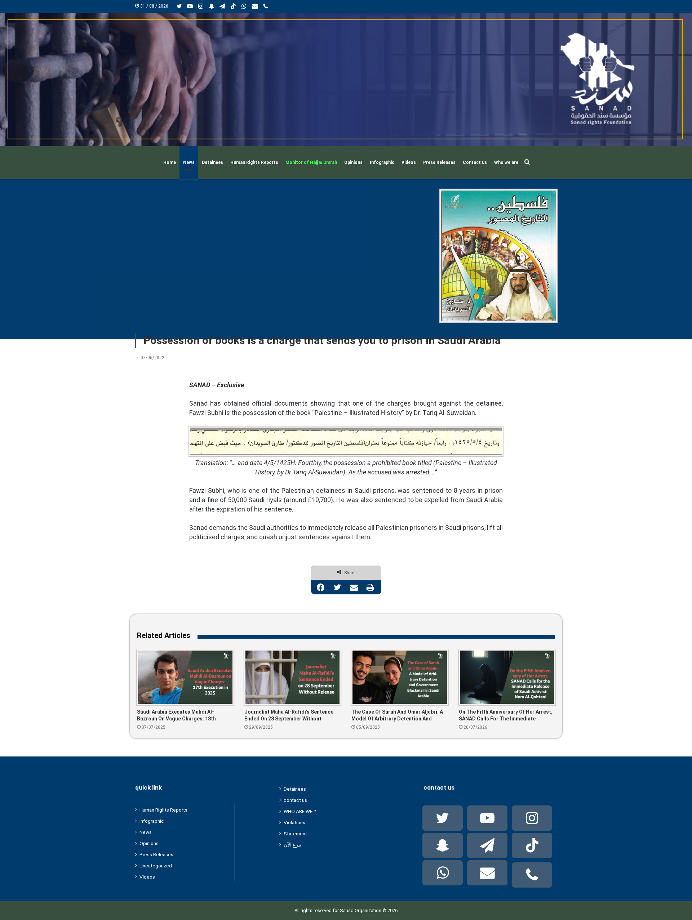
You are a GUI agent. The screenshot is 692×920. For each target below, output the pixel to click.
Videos (409, 162)
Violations (294, 822)
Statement (295, 833)
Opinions (353, 162)
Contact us (475, 162)
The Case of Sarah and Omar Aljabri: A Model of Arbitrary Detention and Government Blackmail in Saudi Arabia (397, 715)
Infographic (382, 162)
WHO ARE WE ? (300, 811)
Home (169, 162)
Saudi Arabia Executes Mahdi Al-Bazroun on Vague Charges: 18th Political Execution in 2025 (176, 715)
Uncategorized (155, 865)
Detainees (212, 162)
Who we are (506, 162)
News (189, 162)
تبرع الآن (292, 845)
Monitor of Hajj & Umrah (311, 162)
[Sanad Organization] (346, 79)
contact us (295, 800)
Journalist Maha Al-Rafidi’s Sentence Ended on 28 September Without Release (288, 715)
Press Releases (439, 162)
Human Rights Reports (254, 162)
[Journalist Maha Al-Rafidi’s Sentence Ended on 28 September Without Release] (292, 677)
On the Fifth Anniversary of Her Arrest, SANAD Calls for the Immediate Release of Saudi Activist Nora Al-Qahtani (506, 715)
